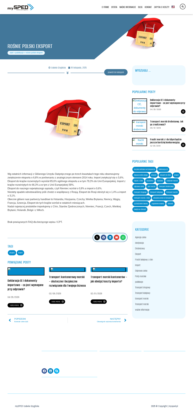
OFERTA (114, 7)
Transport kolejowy (142, 293)
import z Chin (138, 180)
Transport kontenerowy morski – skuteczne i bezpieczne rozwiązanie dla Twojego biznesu (67, 281)
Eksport (138, 254)
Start (11, 53)
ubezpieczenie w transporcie (163, 197)
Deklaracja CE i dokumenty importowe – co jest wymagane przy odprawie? (25, 284)
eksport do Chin (165, 175)
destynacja (139, 243)
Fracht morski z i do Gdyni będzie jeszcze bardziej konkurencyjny (165, 141)
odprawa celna (139, 186)
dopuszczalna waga (141, 175)
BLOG (140, 7)
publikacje (19, 53)
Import (137, 265)
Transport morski (142, 304)
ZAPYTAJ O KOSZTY (161, 7)
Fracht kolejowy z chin (144, 259)
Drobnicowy (140, 248)
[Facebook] (44, 371)
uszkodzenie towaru (141, 203)
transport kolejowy (156, 192)
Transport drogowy (142, 287)
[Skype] (56, 371)
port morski (151, 186)
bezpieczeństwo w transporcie (144, 169)
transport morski (172, 192)
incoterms (150, 180)
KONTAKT (148, 7)
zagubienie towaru (157, 203)
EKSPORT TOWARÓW (106, 363)
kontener (160, 180)
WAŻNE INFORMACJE (127, 7)
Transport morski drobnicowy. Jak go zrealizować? (166, 123)
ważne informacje (142, 309)
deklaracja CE (163, 169)
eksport (12, 252)
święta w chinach (140, 209)
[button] (97, 237)
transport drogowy (140, 192)
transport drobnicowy (166, 186)
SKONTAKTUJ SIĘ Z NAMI (151, 363)
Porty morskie (140, 276)
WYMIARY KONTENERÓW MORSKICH (111, 355)
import (20, 252)
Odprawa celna (141, 270)
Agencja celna (140, 237)
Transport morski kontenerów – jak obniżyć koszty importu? (109, 279)
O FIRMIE (105, 7)
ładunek (170, 203)
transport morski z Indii (142, 197)
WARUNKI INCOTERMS (106, 359)
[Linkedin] (50, 371)
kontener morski (172, 180)
